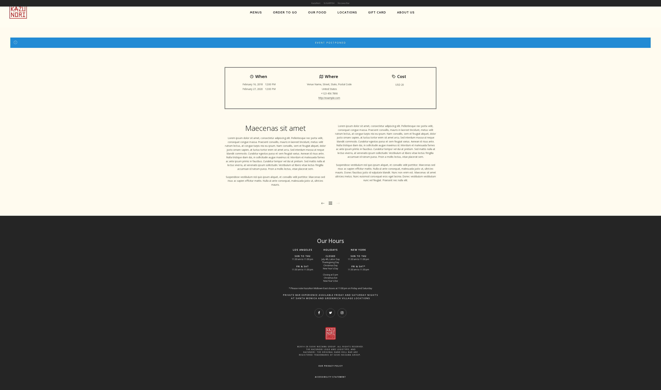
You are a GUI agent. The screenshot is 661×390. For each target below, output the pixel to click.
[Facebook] (319, 312)
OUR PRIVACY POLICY (330, 366)
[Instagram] (342, 312)
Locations (347, 12)
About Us (406, 12)
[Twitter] (330, 312)
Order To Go (285, 12)
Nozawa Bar (344, 3)
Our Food (317, 12)
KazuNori (315, 3)
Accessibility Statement (330, 377)
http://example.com (329, 98)
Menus (256, 12)
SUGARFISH (329, 3)
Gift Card (377, 12)
